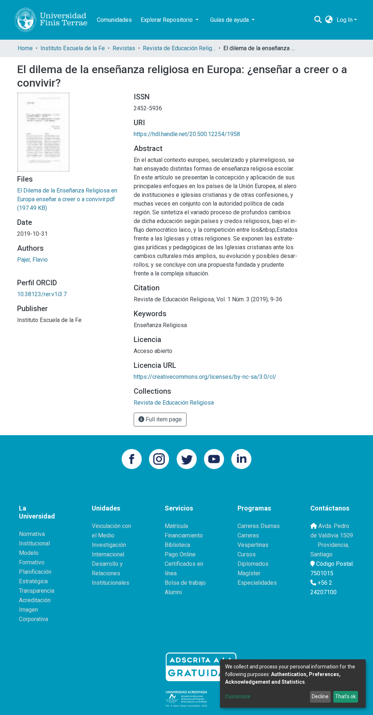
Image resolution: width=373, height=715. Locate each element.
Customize (237, 696)
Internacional (108, 554)
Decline (320, 696)
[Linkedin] (241, 458)
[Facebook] (132, 458)
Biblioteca (177, 544)
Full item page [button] (163, 419)
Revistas (124, 48)
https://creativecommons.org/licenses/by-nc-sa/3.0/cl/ (205, 376)
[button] (329, 20)
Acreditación (35, 600)
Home (25, 48)
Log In (345, 19)
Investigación (109, 544)
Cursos (246, 554)
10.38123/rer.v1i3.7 (42, 294)
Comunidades (114, 19)
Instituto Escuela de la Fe (72, 48)
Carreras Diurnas (258, 526)
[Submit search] (318, 20)
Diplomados (252, 563)
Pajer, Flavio (32, 259)
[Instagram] (159, 458)
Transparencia (36, 590)
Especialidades (257, 582)
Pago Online (180, 554)
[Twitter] (187, 458)
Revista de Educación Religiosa (179, 48)
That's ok (345, 696)
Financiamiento (184, 535)
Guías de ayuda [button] (230, 19)
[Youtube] (214, 458)
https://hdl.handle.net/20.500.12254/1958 (187, 134)
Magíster (248, 573)
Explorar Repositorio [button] (167, 19)
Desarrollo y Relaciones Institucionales (110, 573)
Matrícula (176, 526)
